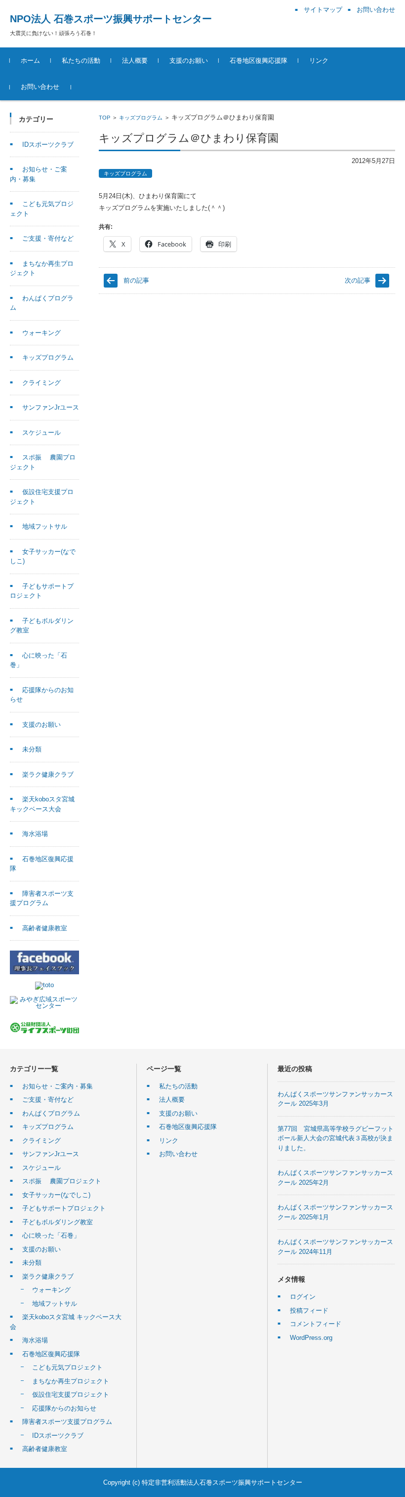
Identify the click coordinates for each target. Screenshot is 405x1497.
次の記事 (357, 280)
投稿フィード (309, 1310)
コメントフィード (315, 1324)
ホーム (30, 60)
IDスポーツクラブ (48, 144)
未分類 (31, 749)
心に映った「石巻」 (51, 1235)
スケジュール (41, 432)
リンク (318, 60)
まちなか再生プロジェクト (70, 1381)
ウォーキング (41, 332)
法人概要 (135, 60)
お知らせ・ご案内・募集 (57, 1086)
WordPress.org (311, 1337)
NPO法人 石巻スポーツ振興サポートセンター (111, 18)
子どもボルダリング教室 (57, 1222)
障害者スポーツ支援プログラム (67, 1421)
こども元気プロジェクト (67, 1367)
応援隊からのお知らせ (64, 1408)
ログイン (303, 1296)
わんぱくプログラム (51, 1113)
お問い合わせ (40, 86)
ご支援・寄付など (48, 238)
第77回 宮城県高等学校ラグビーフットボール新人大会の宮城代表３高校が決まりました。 (336, 1138)
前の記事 (136, 280)
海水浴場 (35, 833)
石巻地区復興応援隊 (258, 60)
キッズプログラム (140, 118)
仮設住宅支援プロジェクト (70, 1394)
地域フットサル (44, 526)
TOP (104, 118)
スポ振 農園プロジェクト (61, 1181)
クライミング (41, 382)
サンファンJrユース (50, 407)
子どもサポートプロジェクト (64, 1208)
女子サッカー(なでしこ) (56, 1195)
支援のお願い (188, 60)
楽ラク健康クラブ (48, 774)
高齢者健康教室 (44, 928)
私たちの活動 (81, 60)
